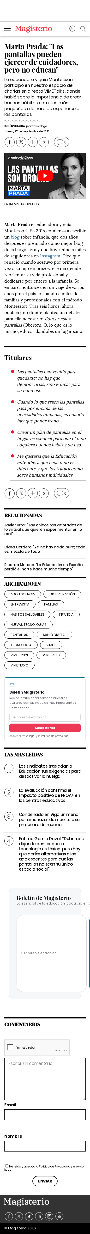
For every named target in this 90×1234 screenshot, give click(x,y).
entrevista (20, 604)
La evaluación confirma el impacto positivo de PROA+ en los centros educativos (49, 795)
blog (15, 236)
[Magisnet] (33, 29)
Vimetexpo (19, 665)
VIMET (51, 645)
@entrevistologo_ (36, 126)
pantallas (19, 634)
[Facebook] (9, 1216)
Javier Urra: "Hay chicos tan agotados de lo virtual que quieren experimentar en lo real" (43, 529)
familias (51, 604)
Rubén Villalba (14, 126)
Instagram (50, 255)
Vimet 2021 (19, 655)
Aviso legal (28, 736)
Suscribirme (45, 728)
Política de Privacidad (54, 1166)
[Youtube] (59, 1216)
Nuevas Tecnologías (28, 624)
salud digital (54, 634)
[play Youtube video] (45, 176)
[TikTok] (29, 1216)
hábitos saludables (27, 614)
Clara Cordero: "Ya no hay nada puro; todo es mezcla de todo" (44, 549)
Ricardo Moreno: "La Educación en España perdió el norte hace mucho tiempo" (43, 567)
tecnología (21, 645)
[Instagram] (49, 1216)
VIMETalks (51, 655)
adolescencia (23, 594)
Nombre (13, 1136)
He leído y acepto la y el (44, 1168)
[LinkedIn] (39, 1216)
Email (10, 1105)
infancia (66, 614)
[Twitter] (19, 1216)
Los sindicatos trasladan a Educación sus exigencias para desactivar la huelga (50, 771)
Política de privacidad (55, 736)
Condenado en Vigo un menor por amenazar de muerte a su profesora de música (49, 820)
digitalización (62, 594)
